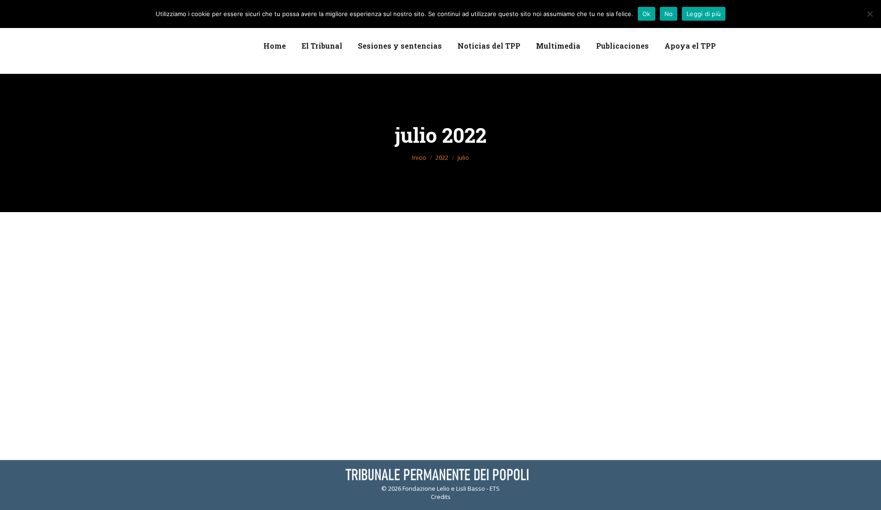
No (668, 13)
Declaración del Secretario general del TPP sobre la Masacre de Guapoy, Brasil (363, 351)
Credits (441, 497)
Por (249, 279)
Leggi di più (703, 13)
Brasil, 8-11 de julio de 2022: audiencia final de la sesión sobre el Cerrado (348, 264)
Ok (646, 13)
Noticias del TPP (199, 279)
